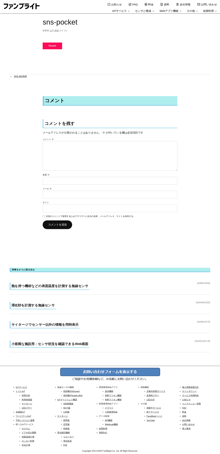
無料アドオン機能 (113, 395)
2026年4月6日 (203, 283)
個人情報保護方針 (190, 387)
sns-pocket (20, 76)
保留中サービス (154, 408)
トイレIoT (20, 391)
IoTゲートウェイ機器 (67, 399)
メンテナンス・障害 (191, 403)
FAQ (135, 4)
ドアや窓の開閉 (29, 432)
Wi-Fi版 (66, 408)
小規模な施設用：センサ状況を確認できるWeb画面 (50, 344)
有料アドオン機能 (113, 399)
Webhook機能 (111, 424)
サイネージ (27, 403)
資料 (166, 4)
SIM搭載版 (68, 403)
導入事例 (186, 428)
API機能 (108, 420)
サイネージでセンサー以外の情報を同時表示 (45, 324)
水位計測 (26, 445)
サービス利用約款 (190, 395)
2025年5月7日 (203, 322)
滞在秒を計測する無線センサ (33, 305)
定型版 (66, 424)
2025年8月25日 (203, 302)
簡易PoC (103, 432)
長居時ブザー (153, 395)
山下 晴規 (54, 30)
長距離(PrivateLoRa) (72, 395)
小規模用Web (111, 412)
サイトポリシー (189, 391)
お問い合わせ (209, 4)
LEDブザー (27, 408)
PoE (65, 445)
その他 (191, 10)
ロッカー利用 (28, 441)
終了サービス (153, 412)
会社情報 (185, 4)
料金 (151, 4)
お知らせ (116, 4)
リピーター (68, 437)
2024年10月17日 (202, 341)
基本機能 (109, 391)
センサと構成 (143, 10)
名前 (46, 175)
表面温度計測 (28, 437)
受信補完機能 (63, 432)
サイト (46, 202)
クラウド (109, 408)
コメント (48, 139)
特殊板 (66, 428)
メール (47, 188)
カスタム (26, 428)
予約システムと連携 (25, 420)
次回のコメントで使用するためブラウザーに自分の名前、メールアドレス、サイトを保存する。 (90, 216)
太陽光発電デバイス (156, 391)
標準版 (66, 420)
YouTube (151, 420)
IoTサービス (120, 10)
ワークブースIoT (23, 416)
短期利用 (209, 10)
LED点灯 (151, 399)
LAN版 (66, 412)
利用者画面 (27, 399)
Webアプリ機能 (169, 10)
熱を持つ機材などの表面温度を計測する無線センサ (50, 286)
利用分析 (26, 395)
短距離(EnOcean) (71, 391)
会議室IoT (20, 412)
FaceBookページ (154, 416)
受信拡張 (67, 441)
